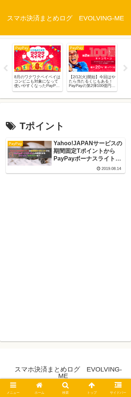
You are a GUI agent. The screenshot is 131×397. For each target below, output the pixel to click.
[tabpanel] (37, 67)
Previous (5, 68)
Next (125, 68)
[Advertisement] (65, 256)
